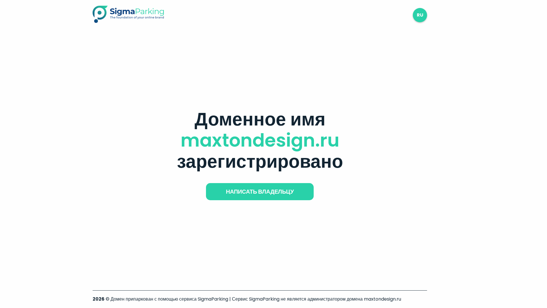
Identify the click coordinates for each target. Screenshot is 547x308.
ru (420, 15)
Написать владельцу (260, 192)
